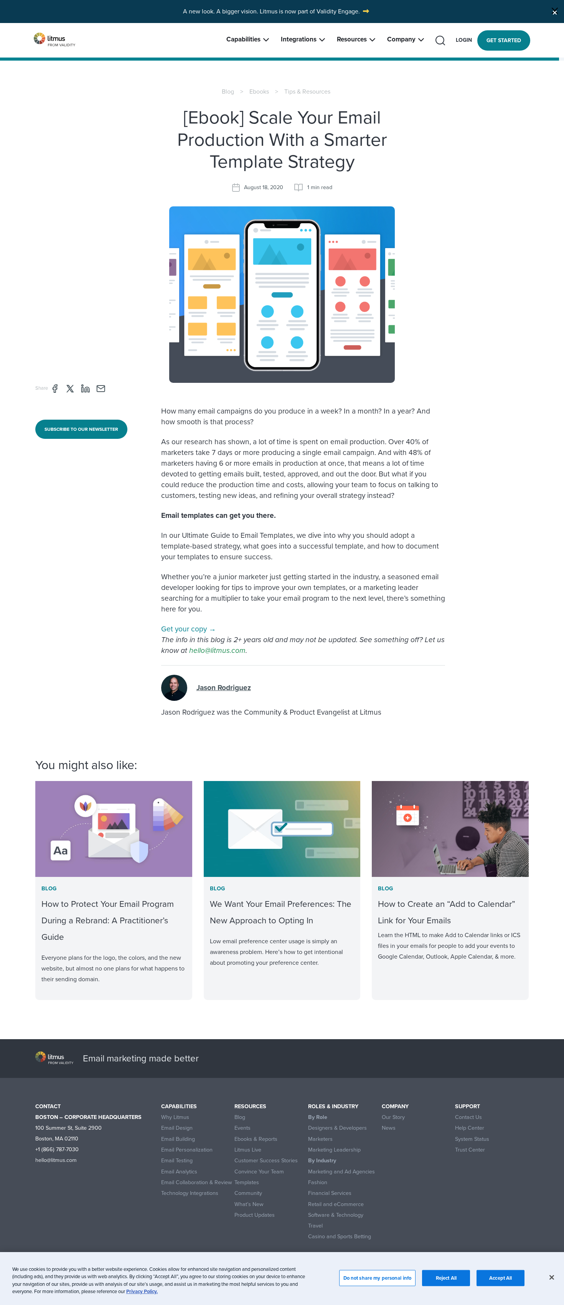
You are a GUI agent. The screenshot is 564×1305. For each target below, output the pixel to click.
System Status (472, 1139)
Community (248, 1193)
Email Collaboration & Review (196, 1182)
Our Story (393, 1117)
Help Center (469, 1128)
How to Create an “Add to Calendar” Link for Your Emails (446, 912)
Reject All (446, 1278)
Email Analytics (179, 1171)
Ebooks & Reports (255, 1139)
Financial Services (329, 1193)
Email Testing (177, 1160)
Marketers (320, 1139)
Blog (228, 91)
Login (464, 40)
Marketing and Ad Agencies (341, 1171)
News (389, 1128)
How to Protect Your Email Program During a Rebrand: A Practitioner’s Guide (107, 920)
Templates (246, 1182)
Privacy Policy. (142, 1291)
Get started (503, 40)
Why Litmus (175, 1117)
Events (242, 1128)
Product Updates (254, 1215)
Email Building (178, 1139)
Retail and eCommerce (336, 1204)
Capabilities (243, 39)
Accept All (500, 1278)
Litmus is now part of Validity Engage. (310, 11)
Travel (315, 1225)
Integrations (299, 39)
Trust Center (470, 1149)
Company (401, 39)
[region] (282, 1278)
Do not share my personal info (377, 1278)
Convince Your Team (259, 1171)
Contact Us (468, 1117)
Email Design (177, 1128)
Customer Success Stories (266, 1160)
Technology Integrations (189, 1193)
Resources (352, 39)
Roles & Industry (333, 1106)
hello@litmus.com (217, 650)
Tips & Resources (307, 91)
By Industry (322, 1160)
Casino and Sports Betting (339, 1236)
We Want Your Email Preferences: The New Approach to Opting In (280, 912)
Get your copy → (188, 628)
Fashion (317, 1182)
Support (467, 1106)
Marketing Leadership (334, 1149)
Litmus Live (247, 1149)
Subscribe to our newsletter (81, 429)
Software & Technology (335, 1215)
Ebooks (259, 91)
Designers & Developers (337, 1128)
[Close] (555, 10)
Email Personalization (187, 1149)
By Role (317, 1117)
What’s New (249, 1204)
